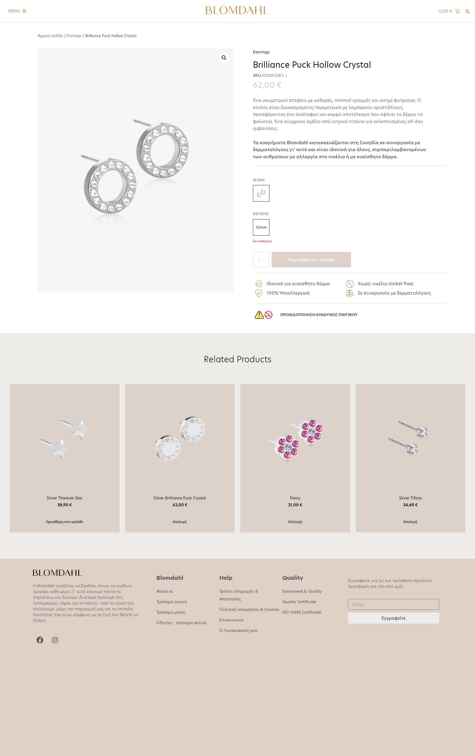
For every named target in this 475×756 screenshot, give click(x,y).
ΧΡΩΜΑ (259, 180)
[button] (224, 58)
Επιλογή (180, 522)
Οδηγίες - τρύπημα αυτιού (181, 623)
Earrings (74, 35)
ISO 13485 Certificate (301, 612)
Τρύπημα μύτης (170, 612)
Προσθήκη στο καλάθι (311, 259)
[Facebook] (40, 640)
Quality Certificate (299, 602)
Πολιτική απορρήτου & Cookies (249, 609)
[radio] (261, 193)
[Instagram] (55, 640)
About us (164, 591)
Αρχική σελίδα (50, 35)
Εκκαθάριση (262, 241)
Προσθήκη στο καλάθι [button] (64, 522)
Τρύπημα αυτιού (171, 602)
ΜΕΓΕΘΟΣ (261, 214)
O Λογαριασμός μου (238, 630)
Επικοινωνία (231, 620)
